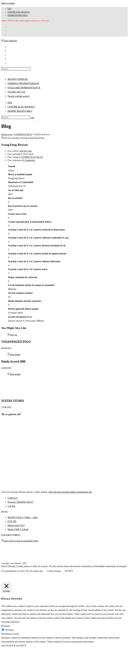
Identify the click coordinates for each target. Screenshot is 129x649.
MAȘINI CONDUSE (18, 79)
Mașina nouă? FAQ (16, 525)
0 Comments (29, 160)
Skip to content (8, 3)
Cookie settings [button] (54, 571)
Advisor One (25, 151)
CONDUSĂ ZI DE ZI (23, 134)
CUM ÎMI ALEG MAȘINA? (19, 12)
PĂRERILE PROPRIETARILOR (23, 83)
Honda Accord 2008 (13, 361)
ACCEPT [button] (69, 571)
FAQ (9, 9)
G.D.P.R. (12, 506)
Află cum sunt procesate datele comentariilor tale (70, 492)
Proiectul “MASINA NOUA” (21, 502)
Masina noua (6, 134)
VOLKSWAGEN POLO (16, 341)
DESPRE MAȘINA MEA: (18, 15)
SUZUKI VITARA (12, 400)
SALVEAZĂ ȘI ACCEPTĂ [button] (13, 645)
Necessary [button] (5, 626)
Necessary (9, 630)
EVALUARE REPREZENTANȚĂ (24, 87)
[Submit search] (32, 118)
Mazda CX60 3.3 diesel (18, 529)
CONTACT (13, 498)
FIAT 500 (12, 521)
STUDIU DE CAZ (16, 92)
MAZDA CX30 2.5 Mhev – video (23, 517)
